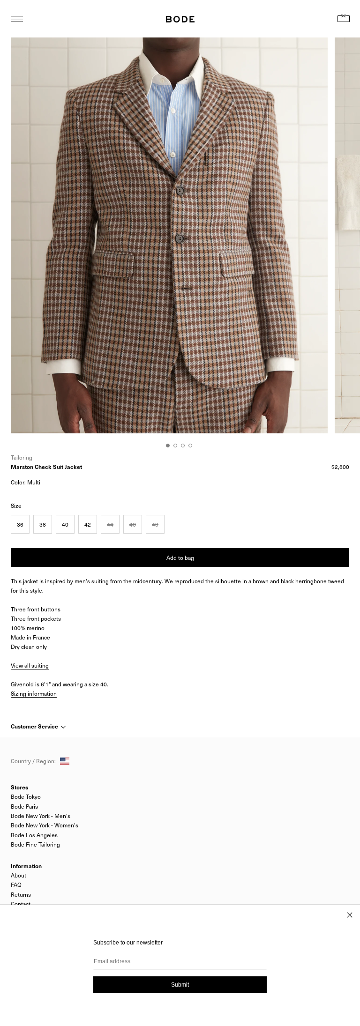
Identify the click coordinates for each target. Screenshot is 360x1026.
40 (65, 524)
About (18, 875)
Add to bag (180, 557)
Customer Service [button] (35, 726)
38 (42, 524)
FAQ (16, 884)
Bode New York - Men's (40, 815)
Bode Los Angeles (34, 835)
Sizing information (34, 693)
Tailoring (21, 457)
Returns (21, 894)
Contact (20, 904)
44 (110, 524)
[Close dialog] (349, 915)
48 (155, 524)
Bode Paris (24, 806)
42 (87, 524)
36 (20, 524)
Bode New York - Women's (44, 825)
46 (132, 524)
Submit (180, 984)
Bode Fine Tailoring (35, 844)
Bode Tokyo (26, 796)
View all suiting (30, 665)
